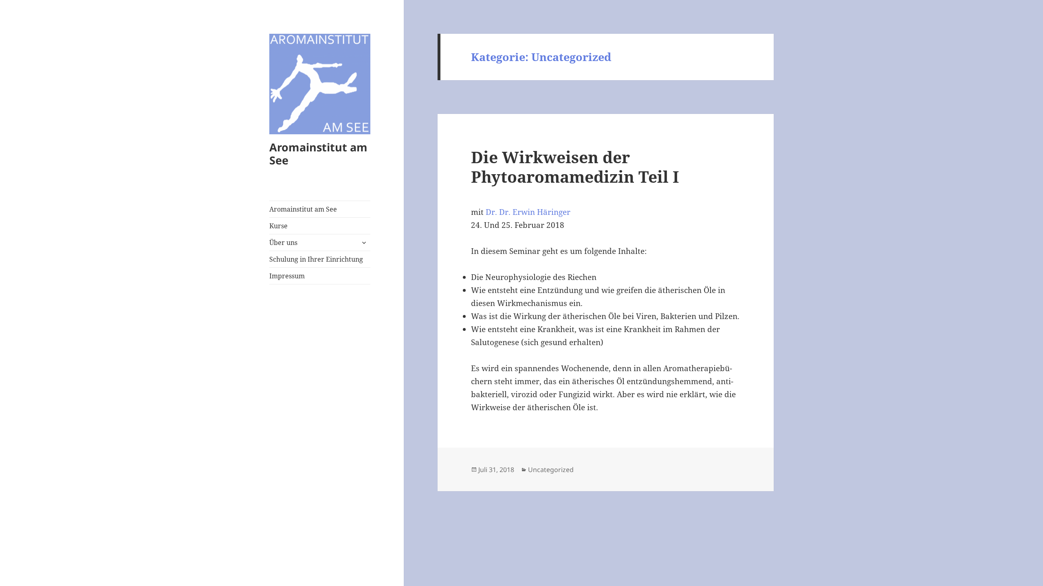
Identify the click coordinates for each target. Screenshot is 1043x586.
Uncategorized (551, 469)
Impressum (287, 275)
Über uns (283, 242)
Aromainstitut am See (318, 154)
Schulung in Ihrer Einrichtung (316, 259)
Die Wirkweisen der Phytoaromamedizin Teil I (575, 166)
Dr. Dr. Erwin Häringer (528, 212)
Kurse (278, 225)
